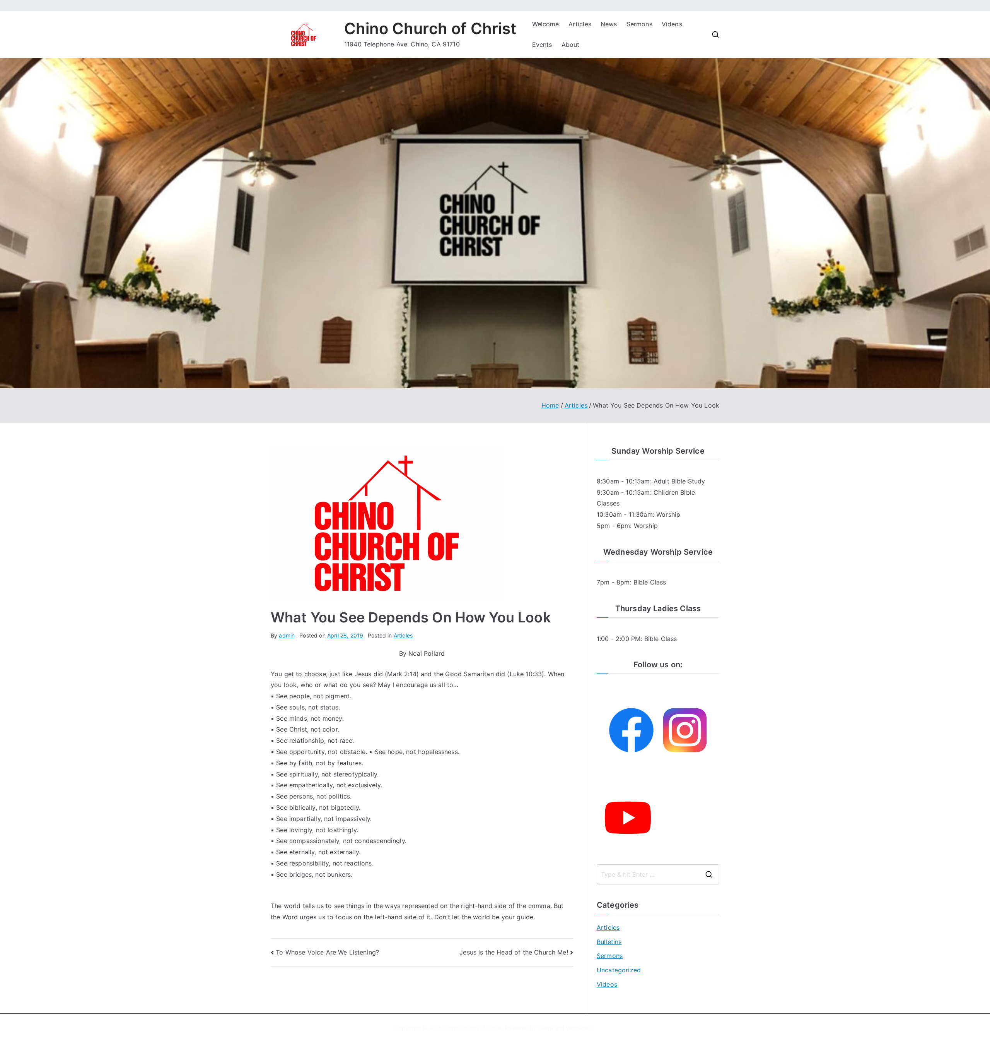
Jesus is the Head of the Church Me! (513, 952)
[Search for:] (658, 874)
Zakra (545, 1028)
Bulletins (609, 942)
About (571, 44)
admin (287, 635)
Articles (579, 24)
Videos (672, 24)
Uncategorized (619, 970)
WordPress (580, 1028)
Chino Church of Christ (430, 28)
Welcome (545, 24)
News (609, 24)
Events (542, 44)
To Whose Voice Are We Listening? (327, 952)
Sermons (639, 24)
